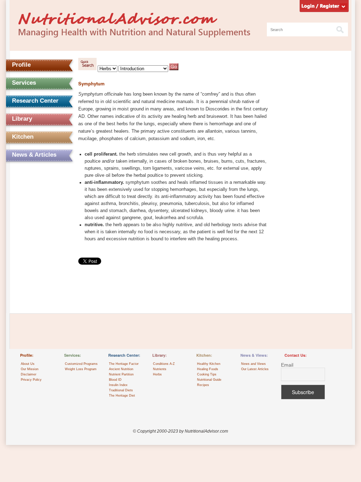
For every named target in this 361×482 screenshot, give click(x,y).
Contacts (24, 190)
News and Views (253, 364)
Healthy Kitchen (208, 364)
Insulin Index (118, 385)
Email (287, 365)
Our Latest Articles (255, 369)
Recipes (203, 385)
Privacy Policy (31, 379)
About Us (28, 364)
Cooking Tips (206, 374)
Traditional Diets (121, 390)
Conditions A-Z (164, 364)
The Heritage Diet (122, 395)
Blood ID (115, 379)
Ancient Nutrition (121, 369)
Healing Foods (207, 369)
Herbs (157, 374)
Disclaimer (28, 374)
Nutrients (159, 369)
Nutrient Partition (121, 374)
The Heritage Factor (124, 364)
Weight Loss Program (81, 369)
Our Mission (29, 369)
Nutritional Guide (209, 379)
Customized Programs (81, 364)
